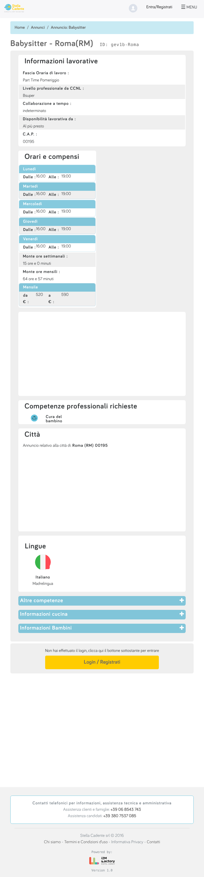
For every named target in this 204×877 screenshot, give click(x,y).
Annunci (38, 28)
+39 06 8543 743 (126, 810)
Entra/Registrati (159, 7)
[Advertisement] (102, 354)
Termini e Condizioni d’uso (86, 842)
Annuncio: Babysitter (68, 28)
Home (20, 28)
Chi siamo (52, 842)
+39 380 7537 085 (119, 816)
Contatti (153, 842)
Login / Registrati (102, 662)
